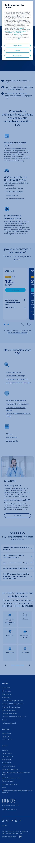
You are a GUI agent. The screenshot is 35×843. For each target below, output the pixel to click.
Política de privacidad (15, 32)
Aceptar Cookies (18, 34)
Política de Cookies (21, 31)
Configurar (21, 28)
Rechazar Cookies (17, 55)
